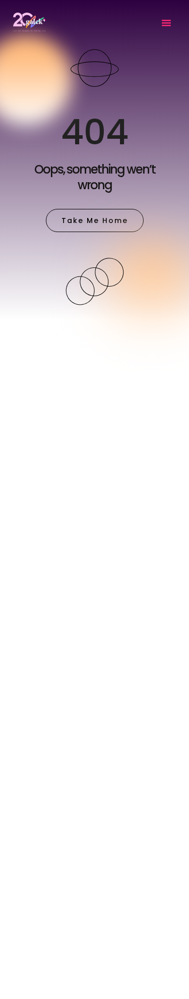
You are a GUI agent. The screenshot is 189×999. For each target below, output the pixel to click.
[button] (166, 22)
